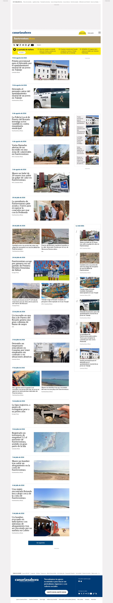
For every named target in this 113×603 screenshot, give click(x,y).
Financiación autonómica (45, 1)
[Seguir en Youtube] (91, 593)
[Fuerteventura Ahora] (24, 39)
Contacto (87, 599)
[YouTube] (32, 45)
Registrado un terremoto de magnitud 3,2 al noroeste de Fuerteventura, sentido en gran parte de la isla (19, 439)
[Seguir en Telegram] (86, 593)
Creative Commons (33, 599)
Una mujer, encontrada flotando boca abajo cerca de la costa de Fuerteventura (22, 493)
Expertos (100, 573)
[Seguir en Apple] (81, 581)
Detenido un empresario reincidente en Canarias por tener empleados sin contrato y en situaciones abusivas (22, 350)
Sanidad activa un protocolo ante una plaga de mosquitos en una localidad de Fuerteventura (26, 247)
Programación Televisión (70, 573)
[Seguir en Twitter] (81, 593)
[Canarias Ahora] (27, 580)
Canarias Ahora (16, 72)
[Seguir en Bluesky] (79, 593)
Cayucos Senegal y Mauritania (56, 1)
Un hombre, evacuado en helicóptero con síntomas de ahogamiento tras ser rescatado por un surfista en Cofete (22, 524)
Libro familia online (60, 573)
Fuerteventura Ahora (17, 100)
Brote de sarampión (74, 1)
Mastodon (93, 599)
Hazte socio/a (82, 33)
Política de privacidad (52, 599)
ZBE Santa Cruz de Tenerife (84, 1)
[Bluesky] (17, 45)
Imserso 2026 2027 (25, 573)
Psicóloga (38, 573)
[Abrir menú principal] (99, 32)
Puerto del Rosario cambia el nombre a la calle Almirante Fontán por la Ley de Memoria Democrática (55, 247)
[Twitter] (14, 45)
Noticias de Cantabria (86, 573)
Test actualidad (78, 573)
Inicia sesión (91, 33)
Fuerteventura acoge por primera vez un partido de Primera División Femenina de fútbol (22, 265)
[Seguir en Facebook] (83, 593)
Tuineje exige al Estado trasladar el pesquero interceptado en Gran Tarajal (55, 301)
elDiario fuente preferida (51, 573)
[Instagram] (26, 45)
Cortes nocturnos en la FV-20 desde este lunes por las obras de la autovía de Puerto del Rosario (25, 301)
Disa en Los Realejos (95, 1)
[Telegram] (23, 45)
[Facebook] (20, 45)
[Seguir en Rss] (96, 593)
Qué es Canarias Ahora (21, 599)
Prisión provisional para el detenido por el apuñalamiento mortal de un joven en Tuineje (22, 65)
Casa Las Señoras (66, 1)
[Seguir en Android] (79, 581)
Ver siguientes (41, 543)
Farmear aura (43, 573)
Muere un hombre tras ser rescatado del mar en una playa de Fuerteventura (55, 388)
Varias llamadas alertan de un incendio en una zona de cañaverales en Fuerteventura (21, 149)
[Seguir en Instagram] (88, 593)
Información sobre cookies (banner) (67, 599)
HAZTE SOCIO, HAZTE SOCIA (56, 592)
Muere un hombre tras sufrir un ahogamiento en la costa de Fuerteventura (21, 465)
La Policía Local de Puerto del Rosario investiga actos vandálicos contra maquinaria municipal (21, 123)
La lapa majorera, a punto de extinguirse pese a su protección (21, 408)
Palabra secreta (94, 573)
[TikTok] (29, 45)
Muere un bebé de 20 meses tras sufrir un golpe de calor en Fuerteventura (22, 176)
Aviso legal (42, 599)
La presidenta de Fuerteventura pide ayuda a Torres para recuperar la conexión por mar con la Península (21, 207)
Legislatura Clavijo (35, 1)
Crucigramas (32, 573)
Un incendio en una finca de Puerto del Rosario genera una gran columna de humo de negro (21, 320)
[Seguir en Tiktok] (94, 593)
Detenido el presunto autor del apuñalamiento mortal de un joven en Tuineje (21, 93)
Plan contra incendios (27, 1)
